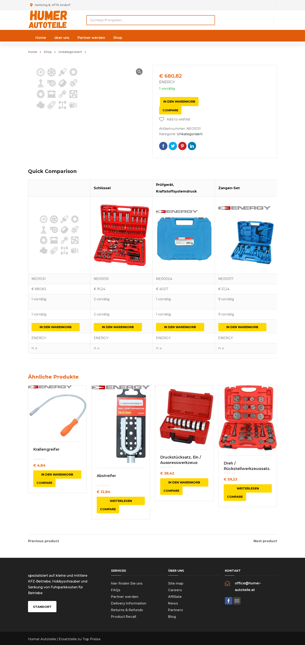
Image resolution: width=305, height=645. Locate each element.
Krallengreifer (46, 449)
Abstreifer (106, 475)
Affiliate (175, 597)
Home (32, 52)
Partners (175, 610)
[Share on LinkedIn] (192, 146)
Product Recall (123, 617)
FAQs (115, 590)
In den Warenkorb (179, 101)
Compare (170, 110)
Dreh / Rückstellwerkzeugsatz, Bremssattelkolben (247, 468)
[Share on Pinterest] (182, 146)
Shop (48, 52)
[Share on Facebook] (163, 146)
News (173, 603)
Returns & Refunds (127, 610)
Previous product (43, 541)
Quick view (57, 411)
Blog (172, 617)
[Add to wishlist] (80, 394)
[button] (139, 71)
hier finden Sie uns (127, 583)
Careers (175, 590)
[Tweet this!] (173, 146)
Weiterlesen (121, 501)
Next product (265, 541)
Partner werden (124, 597)
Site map (175, 583)
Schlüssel (102, 188)
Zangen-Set (229, 188)
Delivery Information (128, 603)
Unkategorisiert (70, 52)
